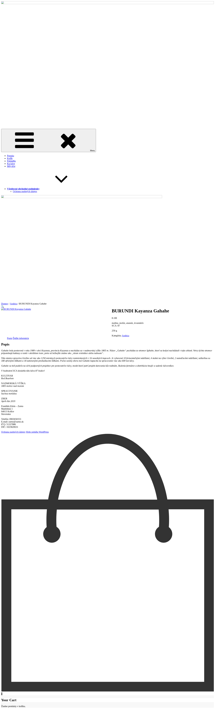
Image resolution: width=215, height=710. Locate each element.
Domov (4, 303)
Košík (10, 158)
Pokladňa (11, 161)
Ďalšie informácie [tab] (21, 338)
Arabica (13, 303)
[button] (2, 306)
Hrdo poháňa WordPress (37, 432)
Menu (92, 150)
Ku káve (11, 163)
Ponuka (10, 155)
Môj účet (11, 166)
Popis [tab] (9, 338)
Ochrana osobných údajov (25, 191)
